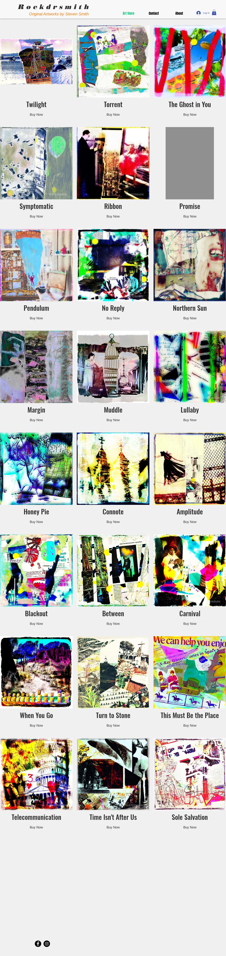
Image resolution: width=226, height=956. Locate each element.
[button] (214, 12)
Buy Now (36, 114)
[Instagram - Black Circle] (47, 943)
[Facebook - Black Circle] (38, 943)
